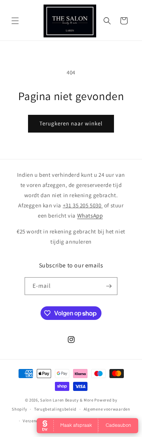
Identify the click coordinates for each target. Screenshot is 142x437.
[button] (15, 20)
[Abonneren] (108, 286)
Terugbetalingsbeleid (55, 409)
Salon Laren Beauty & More (67, 400)
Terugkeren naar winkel (71, 123)
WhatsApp (90, 215)
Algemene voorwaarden (107, 409)
